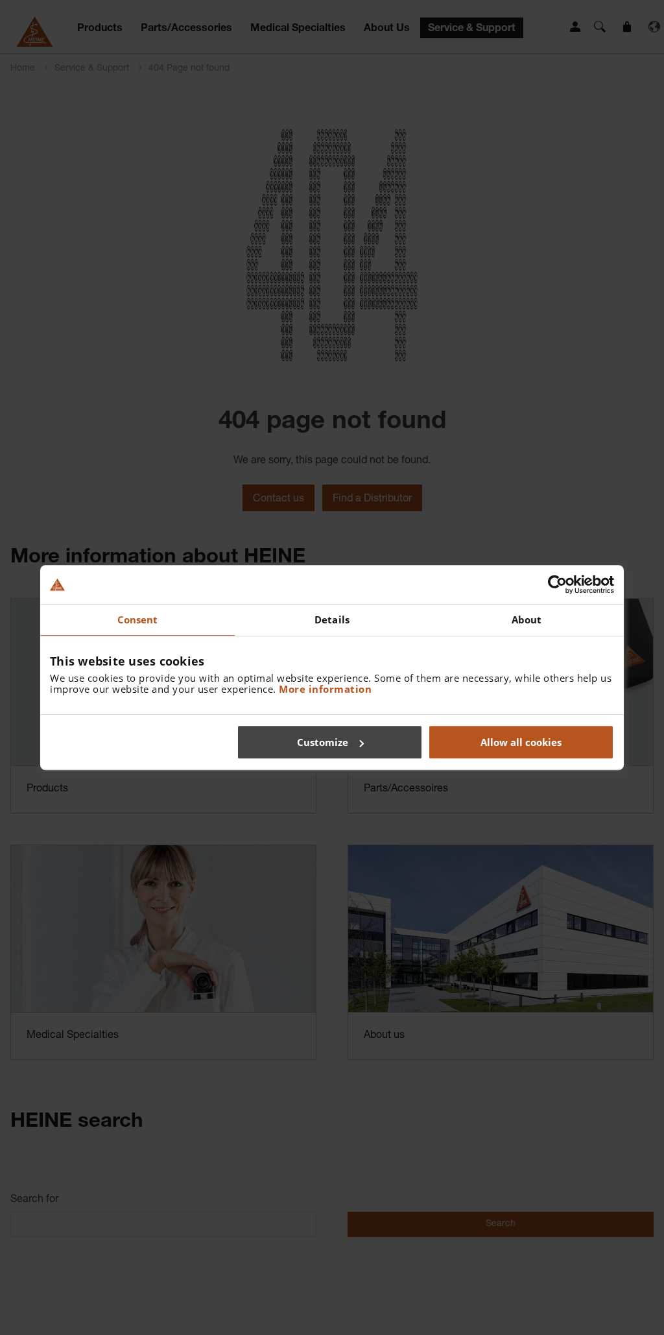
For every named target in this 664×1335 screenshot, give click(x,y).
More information (325, 688)
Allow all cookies (521, 742)
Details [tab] (332, 619)
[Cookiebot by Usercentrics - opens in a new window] (557, 584)
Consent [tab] (137, 619)
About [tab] (527, 619)
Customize (322, 742)
